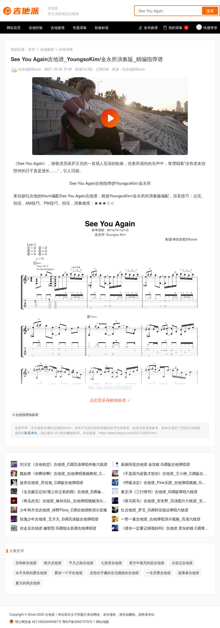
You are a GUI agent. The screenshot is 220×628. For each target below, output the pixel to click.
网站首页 (14, 27)
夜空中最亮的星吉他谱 (146, 562)
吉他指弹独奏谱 (27, 414)
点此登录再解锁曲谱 (108, 400)
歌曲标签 (102, 27)
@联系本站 (146, 614)
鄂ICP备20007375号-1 (78, 621)
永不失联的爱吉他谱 (31, 572)
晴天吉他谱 (52, 562)
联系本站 (30, 432)
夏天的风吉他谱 (28, 582)
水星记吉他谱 (182, 562)
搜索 (210, 10)
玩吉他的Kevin (29, 69)
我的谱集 (177, 27)
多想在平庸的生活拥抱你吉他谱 (114, 572)
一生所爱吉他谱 (158, 572)
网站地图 (102, 621)
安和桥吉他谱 (26, 562)
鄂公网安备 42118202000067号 (38, 621)
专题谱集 (80, 27)
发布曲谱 (151, 27)
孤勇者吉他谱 (188, 572)
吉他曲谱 (58, 27)
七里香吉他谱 (111, 562)
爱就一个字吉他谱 (68, 572)
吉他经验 (36, 27)
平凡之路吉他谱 (81, 562)
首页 (31, 49)
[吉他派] (21, 10)
